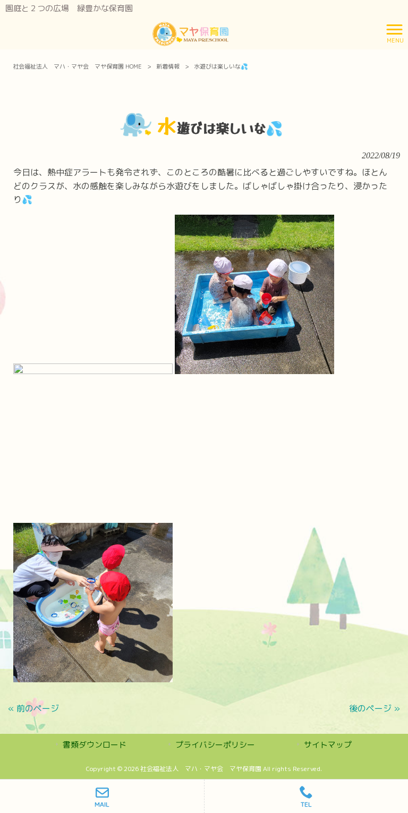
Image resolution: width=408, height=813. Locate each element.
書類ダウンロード (94, 744)
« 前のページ (33, 708)
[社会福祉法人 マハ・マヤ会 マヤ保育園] (190, 32)
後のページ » (374, 708)
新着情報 (168, 66)
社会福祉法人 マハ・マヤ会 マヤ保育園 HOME (77, 66)
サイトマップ (328, 744)
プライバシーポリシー (215, 744)
